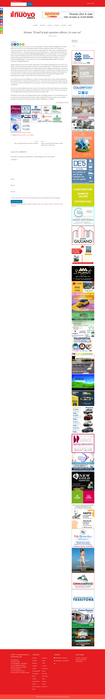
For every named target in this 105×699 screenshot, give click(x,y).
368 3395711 (66, 660)
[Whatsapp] (20, 44)
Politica (56, 25)
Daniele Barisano (65, 696)
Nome (13, 179)
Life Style (44, 673)
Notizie (35, 25)
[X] (15, 44)
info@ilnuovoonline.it (20, 665)
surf (28, 135)
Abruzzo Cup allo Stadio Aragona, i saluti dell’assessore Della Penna (52, 143)
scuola (43, 684)
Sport (70, 25)
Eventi (43, 671)
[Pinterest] (1, 20)
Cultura (63, 25)
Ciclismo (34, 666)
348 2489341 (58, 660)
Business (34, 663)
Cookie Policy (79, 661)
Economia (44, 668)
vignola (32, 135)
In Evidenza (35, 673)
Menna (20, 135)
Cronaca (49, 25)
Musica (34, 676)
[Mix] (1, 26)
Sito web (13, 191)
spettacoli (44, 686)
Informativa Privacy (81, 659)
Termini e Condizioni (81, 658)
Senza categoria (36, 686)
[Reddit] (1, 15)
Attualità (42, 25)
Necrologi (44, 676)
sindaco (24, 135)
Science (34, 684)
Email (13, 185)
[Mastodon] (1, 23)
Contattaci (89, 3)
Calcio (43, 663)
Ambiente (44, 658)
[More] (23, 44)
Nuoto (43, 678)
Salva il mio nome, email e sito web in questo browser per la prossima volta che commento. (36, 198)
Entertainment (36, 671)
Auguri (44, 660)
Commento (14, 159)
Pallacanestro (36, 681)
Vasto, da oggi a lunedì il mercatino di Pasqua (26, 142)
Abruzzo (34, 658)
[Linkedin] (17, 44)
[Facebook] (12, 44)
